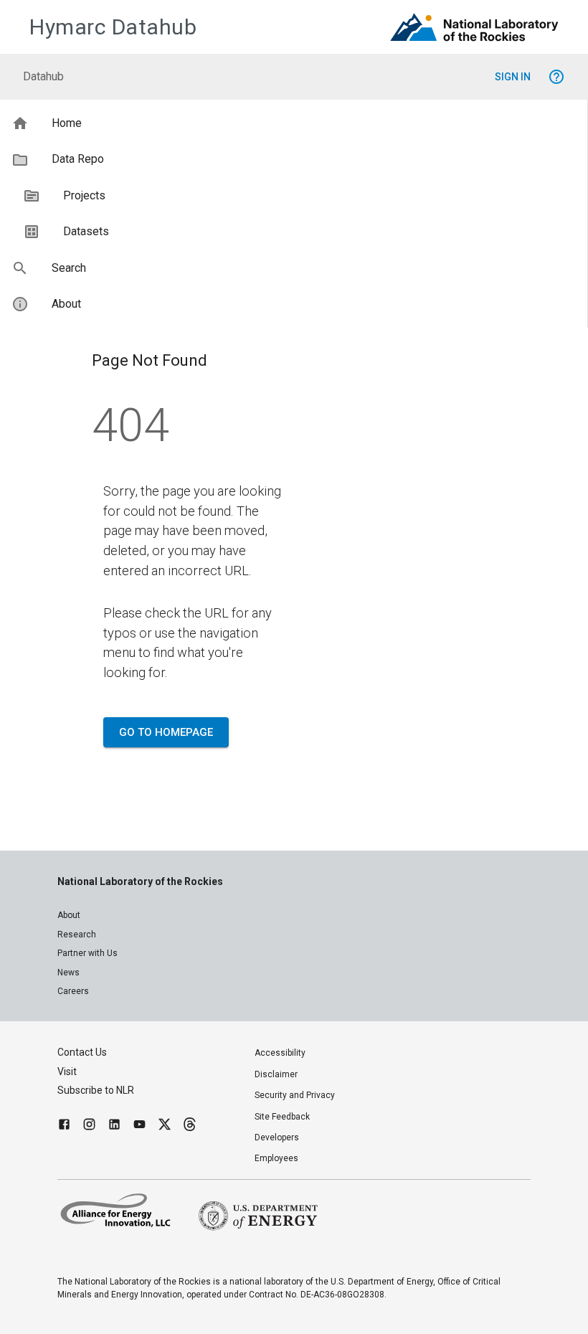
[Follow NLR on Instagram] (89, 1126)
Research (76, 934)
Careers (73, 991)
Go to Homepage (166, 732)
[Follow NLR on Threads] (189, 1126)
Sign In (513, 76)
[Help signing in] (556, 76)
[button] (293, 123)
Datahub (43, 76)
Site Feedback (282, 1117)
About (68, 915)
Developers (277, 1137)
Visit (67, 1071)
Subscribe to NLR (95, 1090)
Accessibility (280, 1053)
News (68, 973)
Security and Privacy (295, 1095)
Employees (276, 1158)
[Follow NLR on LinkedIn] (114, 1126)
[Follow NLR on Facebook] (64, 1126)
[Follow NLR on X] (164, 1126)
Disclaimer (276, 1074)
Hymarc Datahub (112, 26)
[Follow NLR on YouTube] (139, 1126)
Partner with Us (87, 953)
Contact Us (82, 1052)
